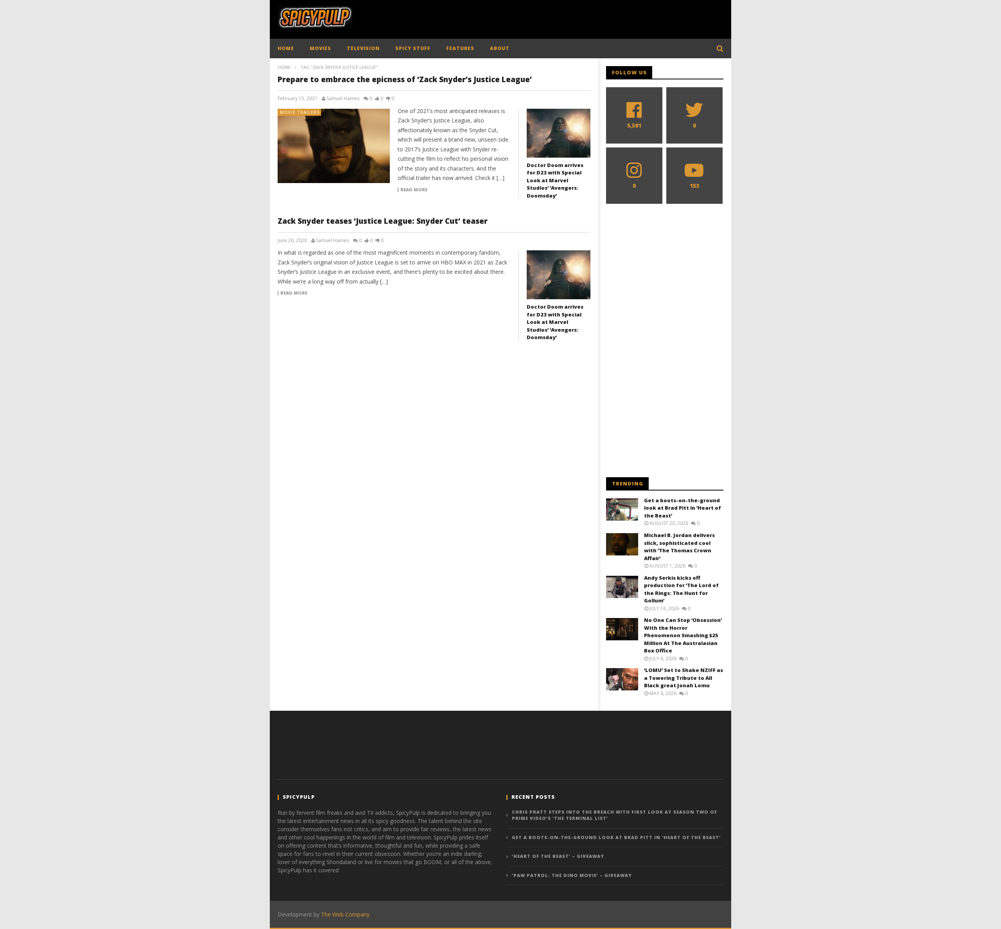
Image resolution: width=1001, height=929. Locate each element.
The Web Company (345, 914)
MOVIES (320, 48)
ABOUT (499, 48)
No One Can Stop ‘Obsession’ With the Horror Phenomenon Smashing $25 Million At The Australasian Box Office (683, 635)
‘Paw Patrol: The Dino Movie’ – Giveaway (572, 875)
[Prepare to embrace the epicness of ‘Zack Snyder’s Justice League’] (334, 146)
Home (284, 67)
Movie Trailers (299, 112)
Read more (413, 189)
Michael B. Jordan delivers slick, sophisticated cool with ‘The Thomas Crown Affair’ (679, 547)
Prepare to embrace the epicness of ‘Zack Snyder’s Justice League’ (405, 79)
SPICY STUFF (413, 48)
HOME (286, 48)
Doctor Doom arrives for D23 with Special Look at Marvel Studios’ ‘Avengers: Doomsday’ (555, 180)
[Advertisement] (581, 17)
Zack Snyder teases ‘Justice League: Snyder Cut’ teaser (383, 221)
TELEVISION (363, 48)
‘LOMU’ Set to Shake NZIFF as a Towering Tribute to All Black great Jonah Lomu (683, 678)
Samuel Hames (342, 98)
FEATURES (460, 48)
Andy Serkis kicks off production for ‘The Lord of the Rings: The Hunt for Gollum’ (681, 589)
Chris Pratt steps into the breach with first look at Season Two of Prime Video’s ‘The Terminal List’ (614, 815)
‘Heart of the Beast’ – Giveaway (558, 856)
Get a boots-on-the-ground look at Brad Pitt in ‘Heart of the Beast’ (682, 508)
